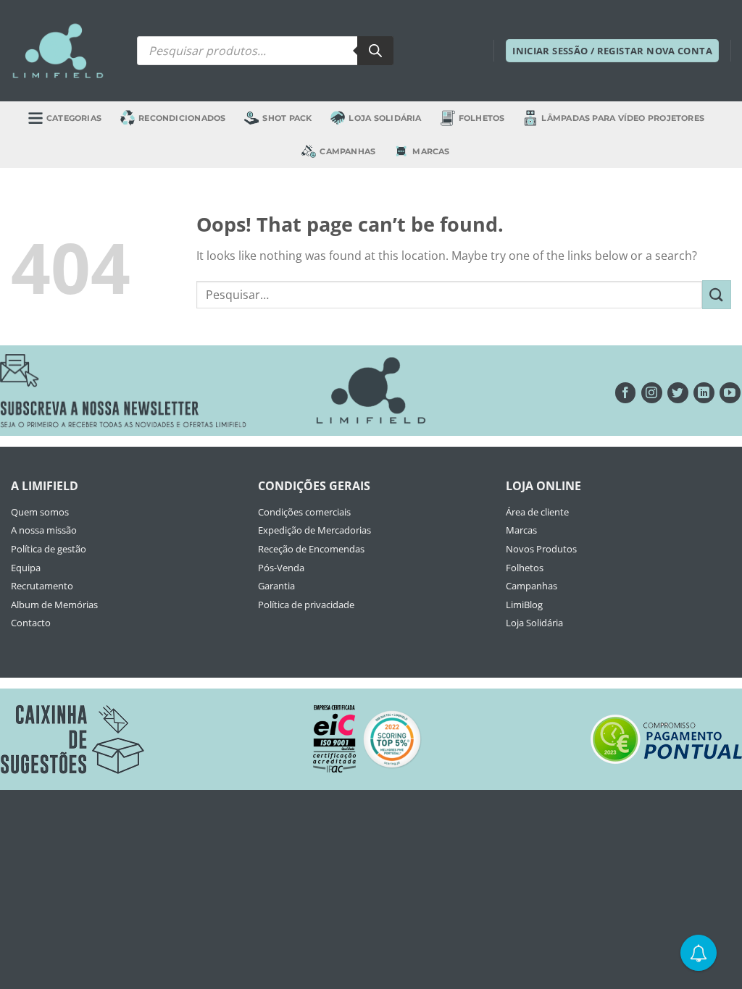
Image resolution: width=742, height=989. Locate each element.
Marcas (430, 151)
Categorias (73, 118)
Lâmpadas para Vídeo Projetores (622, 118)
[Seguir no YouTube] (730, 393)
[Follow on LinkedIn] (704, 393)
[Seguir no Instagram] (652, 393)
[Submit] (716, 294)
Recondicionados (181, 118)
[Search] (375, 50)
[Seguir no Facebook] (626, 393)
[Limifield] (58, 51)
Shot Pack (287, 118)
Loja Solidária (385, 118)
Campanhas (347, 151)
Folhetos (482, 118)
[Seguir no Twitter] (678, 393)
